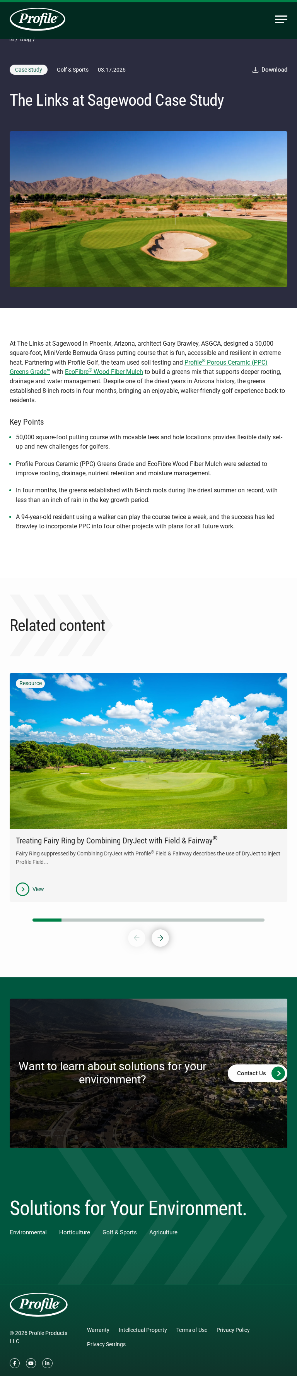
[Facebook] (15, 1363)
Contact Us (251, 1073)
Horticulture (74, 1232)
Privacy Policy (233, 1330)
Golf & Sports (119, 1232)
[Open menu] (281, 19)
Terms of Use (191, 1330)
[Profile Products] (37, 19)
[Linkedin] (47, 1363)
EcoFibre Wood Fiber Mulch (104, 371)
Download (274, 70)
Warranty (98, 1330)
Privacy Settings (106, 1344)
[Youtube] (31, 1363)
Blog (25, 39)
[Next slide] (160, 938)
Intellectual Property (143, 1330)
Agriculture (163, 1232)
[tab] (46, 920)
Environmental (28, 1232)
